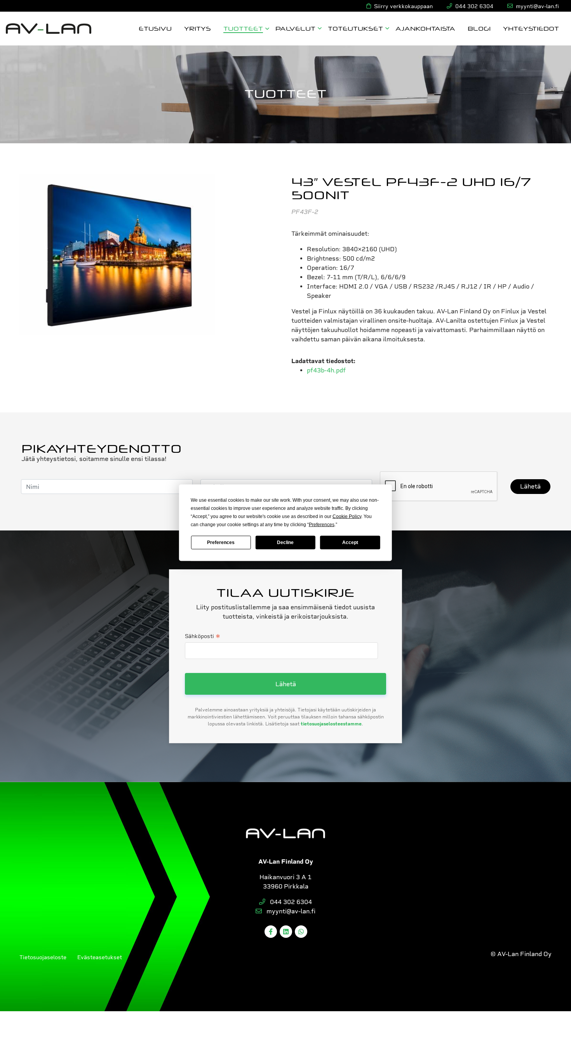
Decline (285, 542)
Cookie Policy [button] (347, 516)
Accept (350, 542)
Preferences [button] (321, 524)
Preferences (221, 542)
